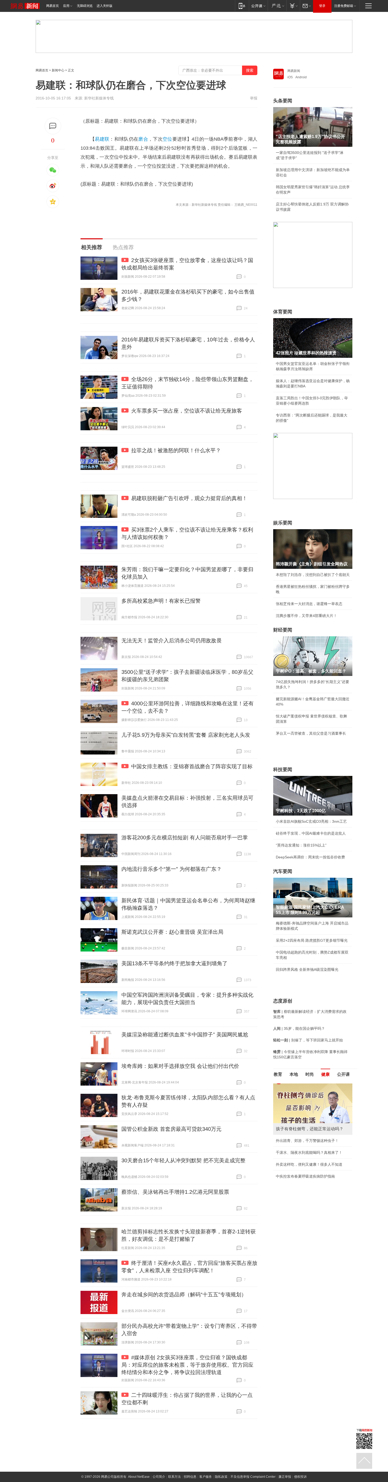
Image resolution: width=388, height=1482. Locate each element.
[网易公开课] (258, 5)
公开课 (343, 1074)
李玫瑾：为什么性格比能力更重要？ (305, 1085)
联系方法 (174, 1477)
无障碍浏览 (85, 6)
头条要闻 (282, 100)
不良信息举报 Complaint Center (253, 1477)
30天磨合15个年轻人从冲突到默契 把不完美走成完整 (183, 1160)
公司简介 (159, 1477)
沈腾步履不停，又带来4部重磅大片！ (306, 616)
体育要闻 (282, 311)
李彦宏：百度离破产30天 (296, 1133)
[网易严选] (277, 5)
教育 (278, 1074)
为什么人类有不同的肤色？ (298, 1109)
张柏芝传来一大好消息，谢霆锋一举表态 (309, 604)
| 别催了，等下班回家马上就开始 (308, 1040)
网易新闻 (293, 71)
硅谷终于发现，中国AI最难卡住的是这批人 (311, 833)
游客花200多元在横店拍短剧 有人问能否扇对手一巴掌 (184, 837)
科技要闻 (282, 769)
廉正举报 (284, 1477)
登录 (322, 6)
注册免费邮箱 (343, 6)
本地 (294, 1074)
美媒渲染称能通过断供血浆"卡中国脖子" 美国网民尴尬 (184, 1034)
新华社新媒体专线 (99, 98)
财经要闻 (282, 630)
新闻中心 (58, 70)
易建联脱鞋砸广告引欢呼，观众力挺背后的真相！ (189, 498)
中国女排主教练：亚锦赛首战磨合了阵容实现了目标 (192, 766)
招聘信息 (190, 1477)
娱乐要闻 (282, 522)
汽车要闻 (282, 871)
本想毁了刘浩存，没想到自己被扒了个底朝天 (313, 575)
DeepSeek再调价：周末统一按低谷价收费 (310, 857)
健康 (325, 1074)
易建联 (102, 139)
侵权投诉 (300, 1477)
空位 (167, 139)
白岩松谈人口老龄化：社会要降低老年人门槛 (313, 1097)
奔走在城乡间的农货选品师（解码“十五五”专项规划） (184, 1294)
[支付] (293, 5)
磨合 (143, 139)
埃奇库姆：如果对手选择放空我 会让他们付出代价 (180, 1066)
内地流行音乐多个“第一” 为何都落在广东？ (171, 869)
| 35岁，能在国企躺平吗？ (299, 1028)
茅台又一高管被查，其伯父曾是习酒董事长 (311, 733)
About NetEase (139, 1477)
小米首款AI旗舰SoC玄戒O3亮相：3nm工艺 (311, 821)
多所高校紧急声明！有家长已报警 (161, 601)
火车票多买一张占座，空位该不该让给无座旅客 (186, 411)
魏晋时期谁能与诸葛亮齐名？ (300, 1121)
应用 (66, 6)
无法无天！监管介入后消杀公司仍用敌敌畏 (171, 640)
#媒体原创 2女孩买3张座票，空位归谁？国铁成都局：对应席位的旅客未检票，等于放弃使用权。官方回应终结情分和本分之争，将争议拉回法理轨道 (187, 1365)
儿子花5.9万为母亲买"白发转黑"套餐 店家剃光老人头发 (185, 735)
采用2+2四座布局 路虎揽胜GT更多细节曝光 (312, 940)
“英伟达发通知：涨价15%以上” (301, 845)
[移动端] (242, 5)
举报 (253, 98)
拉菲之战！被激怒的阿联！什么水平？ (176, 450)
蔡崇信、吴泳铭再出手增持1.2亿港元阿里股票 (175, 1192)
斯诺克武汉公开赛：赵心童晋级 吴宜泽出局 (172, 932)
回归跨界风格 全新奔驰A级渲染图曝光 (307, 969)
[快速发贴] (53, 126)
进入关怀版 (104, 6)
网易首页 (52, 6)
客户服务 (205, 1477)
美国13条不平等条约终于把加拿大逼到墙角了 (174, 963)
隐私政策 (221, 1477)
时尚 (309, 1074)
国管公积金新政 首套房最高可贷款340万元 (171, 1129)
